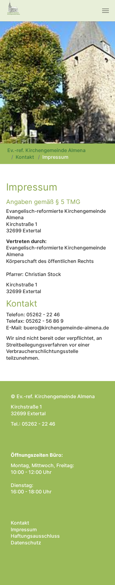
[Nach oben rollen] (101, 571)
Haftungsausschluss (35, 536)
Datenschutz (26, 543)
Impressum (24, 529)
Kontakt (20, 523)
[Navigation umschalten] (105, 10)
